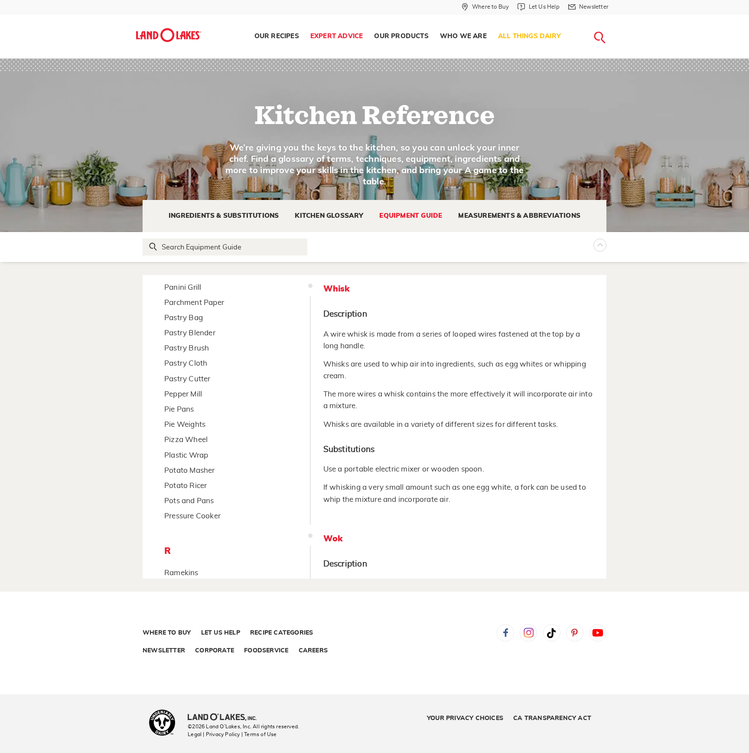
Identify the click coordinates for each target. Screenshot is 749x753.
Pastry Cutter (187, 379)
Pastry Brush (186, 348)
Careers (313, 651)
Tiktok (551, 633)
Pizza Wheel (186, 439)
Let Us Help (220, 633)
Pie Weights (184, 424)
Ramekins (181, 572)
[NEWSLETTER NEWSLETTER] (615, 18)
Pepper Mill (183, 394)
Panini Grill (182, 287)
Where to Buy (167, 633)
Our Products (401, 36)
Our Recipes (276, 36)
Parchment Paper (194, 302)
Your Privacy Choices (465, 718)
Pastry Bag (183, 317)
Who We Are (463, 36)
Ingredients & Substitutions (224, 216)
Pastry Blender (189, 333)
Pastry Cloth (185, 363)
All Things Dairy (529, 36)
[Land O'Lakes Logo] (168, 35)
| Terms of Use (259, 734)
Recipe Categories (281, 633)
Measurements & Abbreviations (519, 216)
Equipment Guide (410, 216)
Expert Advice (336, 36)
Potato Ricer (185, 485)
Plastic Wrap (186, 455)
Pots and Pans (189, 500)
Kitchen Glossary (329, 216)
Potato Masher (189, 470)
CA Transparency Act (552, 718)
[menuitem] (277, 36)
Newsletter (164, 651)
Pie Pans (179, 409)
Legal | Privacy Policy (214, 734)
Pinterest (574, 633)
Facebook (505, 633)
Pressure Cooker (192, 516)
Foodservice (266, 651)
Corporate (214, 651)
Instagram (528, 633)
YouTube (597, 633)
